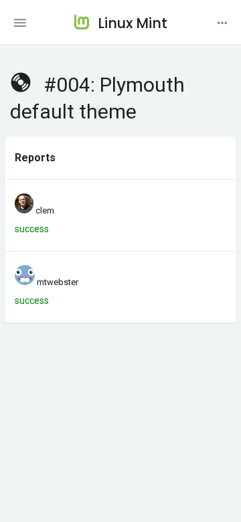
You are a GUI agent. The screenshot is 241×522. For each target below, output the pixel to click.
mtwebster (57, 282)
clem (44, 210)
